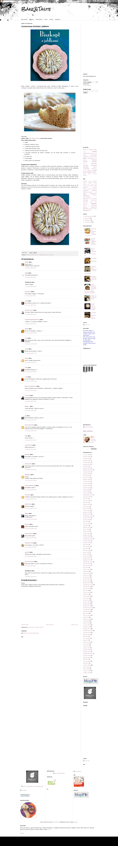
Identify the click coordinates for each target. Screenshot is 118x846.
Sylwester (87, 218)
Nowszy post (25, 624)
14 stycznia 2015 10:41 (30, 499)
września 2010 (86, 655)
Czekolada (93, 155)
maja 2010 (85, 663)
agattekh (27, 552)
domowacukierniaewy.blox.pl (32, 319)
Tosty (88, 205)
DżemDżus (27, 495)
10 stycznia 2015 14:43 (30, 353)
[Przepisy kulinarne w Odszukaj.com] (25, 796)
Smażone (85, 203)
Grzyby (92, 184)
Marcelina (27, 454)
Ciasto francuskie (92, 181)
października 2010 (87, 653)
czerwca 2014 (86, 569)
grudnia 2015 (86, 535)
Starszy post (74, 624)
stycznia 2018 (86, 493)
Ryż (96, 201)
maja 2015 (85, 548)
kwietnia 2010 (86, 665)
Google (22, 833)
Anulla (26, 349)
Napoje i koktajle (90, 161)
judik (26, 436)
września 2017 (86, 497)
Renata (26, 358)
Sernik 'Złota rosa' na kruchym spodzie (93, 306)
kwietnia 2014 (86, 573)
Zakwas (85, 207)
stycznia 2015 (86, 556)
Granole (95, 156)
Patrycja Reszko (29, 533)
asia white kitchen (29, 561)
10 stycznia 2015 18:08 (30, 381)
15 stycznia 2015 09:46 (31, 528)
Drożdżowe (86, 156)
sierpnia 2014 (86, 565)
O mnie (46, 19)
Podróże (51, 19)
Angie (26, 301)
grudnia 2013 (86, 581)
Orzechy (85, 163)
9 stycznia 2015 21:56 (30, 314)
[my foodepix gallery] (59, 773)
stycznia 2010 (86, 670)
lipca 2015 (85, 544)
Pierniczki (85, 165)
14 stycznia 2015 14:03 (30, 508)
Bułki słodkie (93, 149)
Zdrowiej (86, 208)
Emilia (26, 273)
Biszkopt (28, 254)
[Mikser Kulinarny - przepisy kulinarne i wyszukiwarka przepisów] (52, 785)
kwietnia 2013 (86, 596)
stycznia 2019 (86, 483)
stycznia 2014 (86, 579)
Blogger (76, 822)
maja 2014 (85, 571)
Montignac (93, 194)
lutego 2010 (86, 669)
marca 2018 (86, 491)
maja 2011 (85, 640)
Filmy (89, 184)
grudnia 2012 (86, 604)
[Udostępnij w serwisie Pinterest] (36, 253)
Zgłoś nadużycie (88, 431)
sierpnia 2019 (86, 479)
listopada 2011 (86, 628)
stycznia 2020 (86, 477)
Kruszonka (91, 158)
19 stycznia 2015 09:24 (31, 538)
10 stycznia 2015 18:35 (30, 390)
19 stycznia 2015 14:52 (30, 547)
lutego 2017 (86, 508)
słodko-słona (28, 504)
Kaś (93, 437)
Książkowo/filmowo (87, 189)
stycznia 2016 (86, 533)
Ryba (91, 201)
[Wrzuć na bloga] (31, 253)
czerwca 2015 (86, 546)
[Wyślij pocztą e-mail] (30, 253)
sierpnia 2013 (86, 588)
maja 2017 (85, 502)
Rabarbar (85, 201)
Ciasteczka (86, 153)
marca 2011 (86, 644)
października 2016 (87, 516)
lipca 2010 (85, 659)
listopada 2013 (86, 582)
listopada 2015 (86, 537)
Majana (26, 513)
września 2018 (86, 487)
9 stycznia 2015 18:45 (30, 268)
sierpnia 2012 (86, 611)
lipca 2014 (85, 567)
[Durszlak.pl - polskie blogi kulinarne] (77, 771)
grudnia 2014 (86, 558)
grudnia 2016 (86, 512)
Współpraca (57, 19)
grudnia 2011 (86, 627)
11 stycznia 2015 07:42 (30, 430)
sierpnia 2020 (86, 474)
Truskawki (94, 205)
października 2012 (87, 607)
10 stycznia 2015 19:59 (30, 410)
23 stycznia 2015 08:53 (31, 556)
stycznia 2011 (86, 648)
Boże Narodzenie (89, 216)
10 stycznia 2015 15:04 (30, 362)
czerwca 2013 (86, 592)
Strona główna (24, 19)
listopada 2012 (86, 605)
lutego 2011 (86, 646)
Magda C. (27, 406)
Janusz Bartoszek (29, 425)
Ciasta (32, 254)
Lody (96, 158)
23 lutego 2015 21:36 (30, 565)
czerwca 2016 (86, 523)
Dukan (90, 182)
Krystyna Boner (29, 310)
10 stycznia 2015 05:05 (31, 333)
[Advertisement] (90, 47)
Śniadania (31, 19)
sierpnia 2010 (86, 657)
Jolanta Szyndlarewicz (30, 386)
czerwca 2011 (86, 638)
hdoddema (56, 822)
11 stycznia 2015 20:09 (30, 469)
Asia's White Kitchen (34, 138)
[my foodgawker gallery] (90, 698)
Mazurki (85, 160)
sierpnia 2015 (86, 542)
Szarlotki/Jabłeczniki (89, 172)
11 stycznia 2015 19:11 (30, 458)
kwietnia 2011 (86, 642)
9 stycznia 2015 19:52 (30, 286)
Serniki (94, 170)
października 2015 (87, 539)
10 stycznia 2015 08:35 (31, 344)
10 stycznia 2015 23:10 (30, 420)
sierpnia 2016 (86, 519)
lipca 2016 (85, 521)
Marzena (27, 524)
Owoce (48, 254)
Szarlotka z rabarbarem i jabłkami (93, 315)
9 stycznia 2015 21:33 (30, 305)
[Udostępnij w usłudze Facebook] (34, 253)
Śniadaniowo (87, 210)
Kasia (26, 367)
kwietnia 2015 (86, 550)
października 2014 (87, 562)
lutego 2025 (86, 458)
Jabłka (44, 254)
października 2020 (88, 470)
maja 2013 (85, 594)
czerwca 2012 (86, 615)
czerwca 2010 (86, 661)
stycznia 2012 (86, 625)
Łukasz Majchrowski (30, 485)
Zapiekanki (94, 207)
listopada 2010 (86, 651)
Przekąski (86, 169)
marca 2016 (86, 529)
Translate (88, 85)
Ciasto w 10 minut (38, 254)
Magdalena (27, 474)
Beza (88, 149)
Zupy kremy (93, 208)
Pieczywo (86, 198)
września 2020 (87, 472)
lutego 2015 (86, 554)
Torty (89, 173)
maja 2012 (85, 617)
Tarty (84, 173)
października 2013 (87, 584)
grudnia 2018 (86, 485)
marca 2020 (86, 475)
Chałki (84, 151)
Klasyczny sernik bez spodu (94, 297)
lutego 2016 (86, 531)
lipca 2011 (85, 636)
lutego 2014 (86, 577)
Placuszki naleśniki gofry (90, 166)
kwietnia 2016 (86, 527)
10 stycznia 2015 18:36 (30, 401)
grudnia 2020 (86, 468)
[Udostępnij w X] (33, 253)
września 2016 (86, 517)
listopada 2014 (86, 560)
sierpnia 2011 (86, 634)
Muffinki (94, 160)
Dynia (90, 156)
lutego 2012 (86, 623)
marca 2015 (86, 552)
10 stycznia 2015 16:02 (30, 372)
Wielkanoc (87, 220)
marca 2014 (86, 575)
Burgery (85, 181)
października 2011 (87, 630)
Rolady (89, 170)
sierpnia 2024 (86, 464)
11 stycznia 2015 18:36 (30, 449)
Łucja (26, 377)
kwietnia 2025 (86, 456)
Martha (26, 262)
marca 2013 (86, 598)
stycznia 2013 (86, 602)
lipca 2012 (85, 613)
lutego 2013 (86, 600)
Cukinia (84, 182)
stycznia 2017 (86, 510)
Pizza (91, 198)
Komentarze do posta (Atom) (35, 627)
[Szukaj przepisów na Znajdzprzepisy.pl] (23, 790)
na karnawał (88, 222)
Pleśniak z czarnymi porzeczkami (94, 278)
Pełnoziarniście (39, 19)
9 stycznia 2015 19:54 (30, 295)
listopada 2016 (86, 514)
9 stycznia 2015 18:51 (30, 277)
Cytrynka (27, 395)
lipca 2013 (85, 590)
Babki (84, 149)
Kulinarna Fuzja (29, 543)
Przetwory (94, 168)
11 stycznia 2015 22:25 (30, 480)
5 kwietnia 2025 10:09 (30, 576)
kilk (49, 829)
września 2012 (86, 609)
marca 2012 (86, 621)
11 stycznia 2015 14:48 (30, 440)
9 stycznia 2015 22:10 (30, 323)
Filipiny (85, 184)
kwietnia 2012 (86, 619)
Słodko (52, 254)
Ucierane (95, 173)
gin (25, 415)
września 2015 (86, 540)
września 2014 (86, 563)
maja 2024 (85, 466)
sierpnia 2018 (86, 489)
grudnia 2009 (86, 672)
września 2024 (87, 462)
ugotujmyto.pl (28, 445)
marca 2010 (86, 667)
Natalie (26, 328)
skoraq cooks (28, 463)
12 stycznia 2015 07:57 (30, 489)
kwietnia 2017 (86, 504)
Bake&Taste (36, 9)
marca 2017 (86, 506)
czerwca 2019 (86, 481)
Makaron (94, 190)
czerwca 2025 (86, 454)
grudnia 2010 (86, 649)
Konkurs (95, 187)
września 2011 (86, 632)
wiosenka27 (28, 291)
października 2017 (87, 495)
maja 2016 (85, 525)
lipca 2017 (85, 498)
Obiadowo (86, 195)
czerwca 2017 (86, 500)
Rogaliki (84, 170)
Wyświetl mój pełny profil (93, 441)
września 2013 (86, 586)
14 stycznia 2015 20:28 (31, 519)
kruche (85, 175)
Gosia (26, 338)
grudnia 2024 (86, 460)
